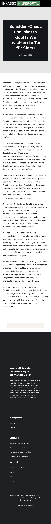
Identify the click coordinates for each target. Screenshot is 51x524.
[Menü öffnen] (48, 3)
